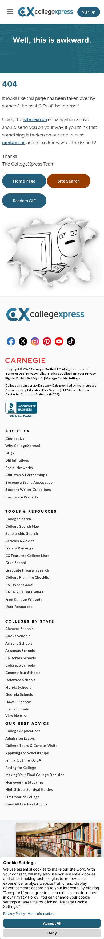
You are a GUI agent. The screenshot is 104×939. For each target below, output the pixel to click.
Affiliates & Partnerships (26, 475)
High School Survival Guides (29, 789)
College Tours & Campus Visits (31, 745)
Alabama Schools (19, 629)
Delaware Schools (20, 680)
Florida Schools (18, 687)
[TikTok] (71, 344)
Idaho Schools (17, 709)
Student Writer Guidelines (28, 489)
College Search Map (22, 526)
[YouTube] (59, 344)
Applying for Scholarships (27, 753)
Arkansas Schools (20, 650)
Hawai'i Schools (18, 702)
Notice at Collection (62, 373)
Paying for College (20, 768)
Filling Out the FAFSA (23, 760)
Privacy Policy (36, 373)
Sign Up (88, 12)
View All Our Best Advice (26, 804)
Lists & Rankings (19, 548)
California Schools (20, 658)
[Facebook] (11, 344)
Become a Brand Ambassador (29, 482)
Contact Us (14, 438)
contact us (13, 142)
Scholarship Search (21, 533)
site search (35, 119)
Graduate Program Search (27, 570)
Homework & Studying (24, 782)
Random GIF (24, 200)
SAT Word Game (19, 585)
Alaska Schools (17, 636)
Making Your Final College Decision (35, 775)
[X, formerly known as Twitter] (23, 344)
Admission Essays (20, 738)
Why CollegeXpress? (23, 446)
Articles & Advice (20, 541)
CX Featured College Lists (27, 555)
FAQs (9, 453)
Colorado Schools (20, 665)
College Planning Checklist (28, 577)
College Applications (23, 731)
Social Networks (19, 468)
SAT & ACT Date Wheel (25, 592)
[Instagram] (35, 344)
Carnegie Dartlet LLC (46, 369)
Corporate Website (21, 497)
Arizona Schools (19, 643)
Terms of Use (14, 373)
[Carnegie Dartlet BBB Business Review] (21, 417)
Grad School (15, 563)
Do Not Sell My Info (29, 378)
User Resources (19, 607)
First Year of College (22, 797)
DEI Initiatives (17, 460)
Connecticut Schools (23, 673)
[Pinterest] (47, 344)
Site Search (69, 180)
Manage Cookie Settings (62, 378)
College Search (18, 519)
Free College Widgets (23, 599)
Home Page (24, 180)
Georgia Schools (19, 694)
